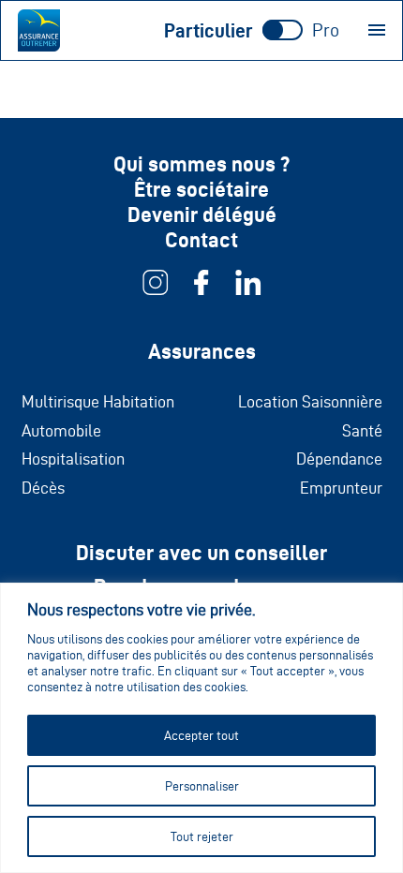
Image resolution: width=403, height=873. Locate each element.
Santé (362, 430)
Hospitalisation (73, 458)
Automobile (61, 430)
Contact (201, 240)
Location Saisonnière (310, 401)
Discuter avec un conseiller (201, 552)
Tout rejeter (202, 836)
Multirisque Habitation (98, 401)
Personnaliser (202, 785)
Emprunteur (341, 487)
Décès (43, 487)
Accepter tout (201, 735)
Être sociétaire (201, 189)
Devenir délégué (201, 214)
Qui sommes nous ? (201, 164)
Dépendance (339, 458)
